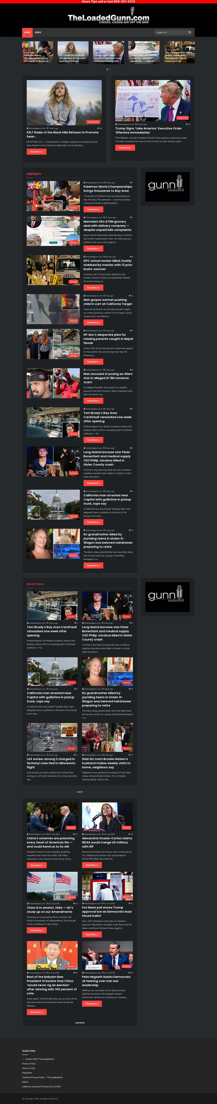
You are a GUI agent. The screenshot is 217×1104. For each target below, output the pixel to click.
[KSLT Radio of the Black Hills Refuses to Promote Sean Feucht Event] (73, 52)
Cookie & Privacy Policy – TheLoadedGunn (42, 1077)
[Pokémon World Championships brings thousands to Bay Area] (37, 52)
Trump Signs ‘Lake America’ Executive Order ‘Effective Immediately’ (108, 58)
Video (38, 32)
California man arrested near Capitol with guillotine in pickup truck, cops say (107, 499)
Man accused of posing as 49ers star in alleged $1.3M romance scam (108, 378)
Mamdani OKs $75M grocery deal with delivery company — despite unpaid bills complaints (144, 57)
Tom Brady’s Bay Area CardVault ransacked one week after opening (108, 417)
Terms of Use (28, 1068)
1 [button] (107, 69)
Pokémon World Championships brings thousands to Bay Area (36, 58)
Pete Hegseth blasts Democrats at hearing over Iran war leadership (106, 981)
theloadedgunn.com (37, 128)
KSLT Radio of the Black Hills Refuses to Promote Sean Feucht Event (72, 58)
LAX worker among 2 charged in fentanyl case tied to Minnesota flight (51, 763)
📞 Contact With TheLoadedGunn (38, 1059)
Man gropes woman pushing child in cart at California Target (108, 302)
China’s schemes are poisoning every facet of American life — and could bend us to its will (51, 842)
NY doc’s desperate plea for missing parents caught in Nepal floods (108, 339)
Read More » (36, 151)
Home (27, 32)
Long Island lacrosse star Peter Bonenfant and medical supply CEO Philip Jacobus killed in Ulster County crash (107, 458)
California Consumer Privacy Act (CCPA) (41, 1086)
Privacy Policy (29, 1063)
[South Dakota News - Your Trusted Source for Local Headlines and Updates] (108, 15)
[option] (37, 52)
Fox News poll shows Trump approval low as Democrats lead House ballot (107, 911)
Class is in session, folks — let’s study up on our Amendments (50, 910)
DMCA (25, 1082)
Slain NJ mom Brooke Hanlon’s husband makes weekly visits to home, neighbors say (106, 763)
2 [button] (109, 69)
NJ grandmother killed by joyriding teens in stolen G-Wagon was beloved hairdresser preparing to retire (108, 540)
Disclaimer (27, 1073)
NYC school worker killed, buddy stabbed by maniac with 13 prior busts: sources (178, 57)
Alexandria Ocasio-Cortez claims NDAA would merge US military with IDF (107, 842)
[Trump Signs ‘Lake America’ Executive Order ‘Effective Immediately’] (108, 52)
